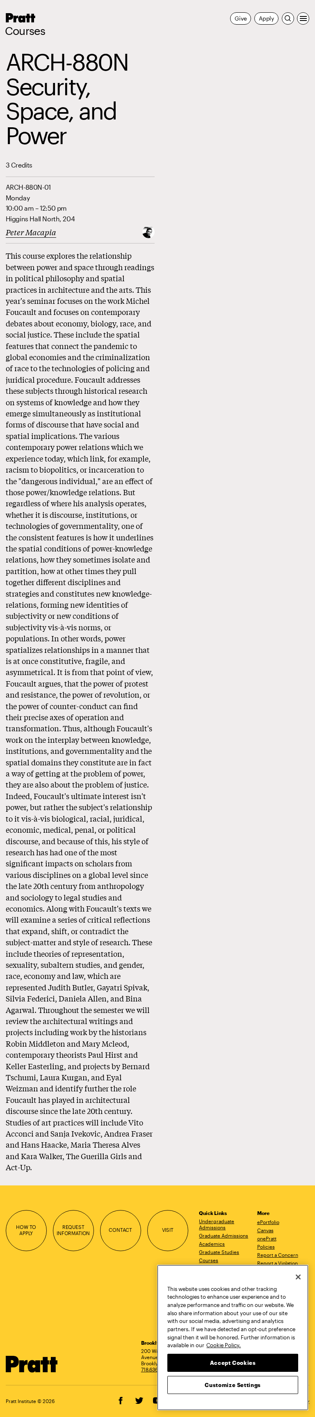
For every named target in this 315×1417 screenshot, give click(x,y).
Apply (266, 18)
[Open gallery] (148, 231)
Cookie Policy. (223, 1345)
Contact (120, 1230)
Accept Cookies (233, 1363)
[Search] (288, 18)
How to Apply (26, 1230)
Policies (266, 1246)
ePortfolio (268, 1222)
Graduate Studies (219, 1252)
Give (241, 18)
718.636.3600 (156, 1369)
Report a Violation (277, 1263)
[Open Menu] (303, 18)
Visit (167, 1230)
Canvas (265, 1230)
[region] (232, 1337)
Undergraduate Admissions (216, 1224)
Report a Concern (277, 1255)
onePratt (266, 1238)
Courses (25, 31)
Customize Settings (233, 1385)
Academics (212, 1244)
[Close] (298, 1277)
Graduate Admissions (223, 1235)
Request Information (73, 1230)
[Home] (32, 1364)
